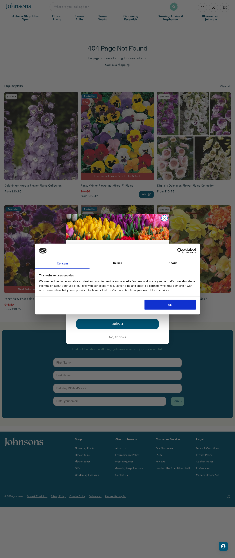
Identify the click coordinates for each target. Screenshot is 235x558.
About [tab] (173, 262)
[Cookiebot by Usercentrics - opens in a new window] (180, 250)
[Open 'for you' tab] (223, 546)
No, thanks (117, 337)
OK (170, 304)
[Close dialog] (164, 218)
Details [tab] (117, 262)
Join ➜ (118, 324)
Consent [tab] (62, 263)
